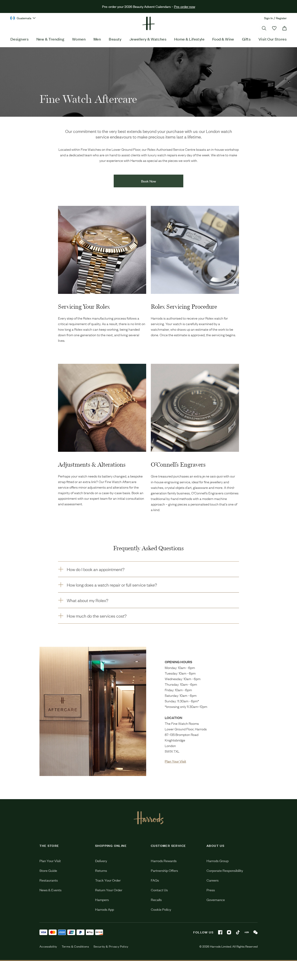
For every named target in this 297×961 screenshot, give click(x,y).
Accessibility (48, 946)
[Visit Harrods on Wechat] (255, 932)
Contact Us (159, 889)
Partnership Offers (164, 870)
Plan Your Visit (50, 860)
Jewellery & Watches (148, 38)
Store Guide (48, 870)
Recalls (156, 899)
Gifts (246, 38)
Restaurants (48, 880)
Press (211, 889)
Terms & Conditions (75, 946)
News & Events (50, 889)
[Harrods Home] (148, 23)
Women (79, 38)
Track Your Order (108, 880)
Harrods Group (218, 860)
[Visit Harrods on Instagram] (229, 932)
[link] (92, 711)
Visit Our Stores (272, 38)
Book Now (148, 181)
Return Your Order (108, 889)
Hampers (102, 899)
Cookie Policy (161, 909)
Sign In (268, 18)
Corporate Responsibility (225, 870)
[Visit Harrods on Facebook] (220, 932)
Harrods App (104, 909)
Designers (19, 38)
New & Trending (50, 38)
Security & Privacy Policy (111, 946)
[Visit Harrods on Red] (247, 932)
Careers (213, 880)
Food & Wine (223, 38)
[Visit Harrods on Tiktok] (238, 932)
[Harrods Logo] (149, 818)
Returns (101, 870)
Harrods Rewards (164, 860)
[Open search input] (264, 28)
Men (97, 38)
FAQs (155, 880)
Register (281, 18)
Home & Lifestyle (189, 38)
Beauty (115, 38)
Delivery (101, 860)
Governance (216, 899)
